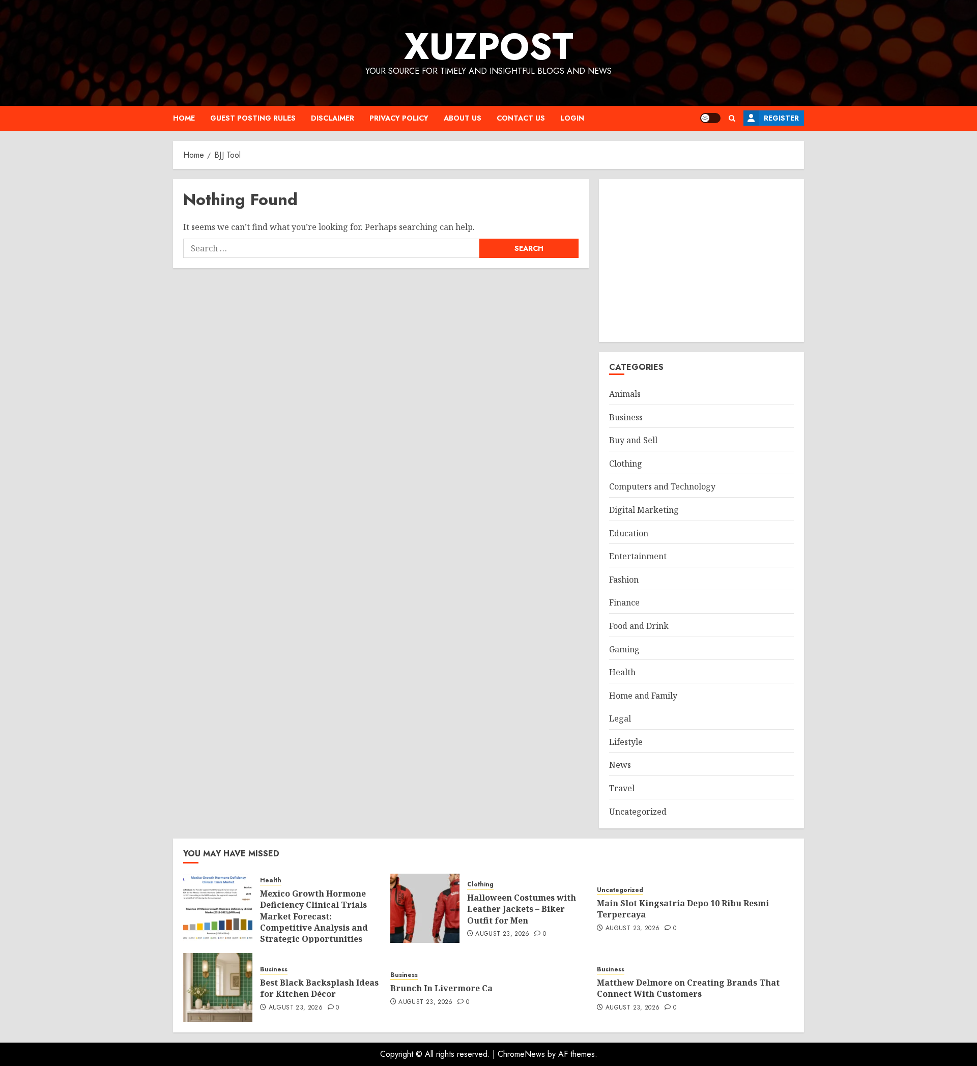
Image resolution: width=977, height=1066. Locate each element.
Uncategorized (638, 811)
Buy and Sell (633, 440)
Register (781, 118)
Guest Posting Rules (253, 118)
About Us (462, 118)
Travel (622, 788)
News (620, 764)
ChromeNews (521, 1054)
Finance (624, 602)
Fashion (624, 579)
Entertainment (638, 556)
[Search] (732, 118)
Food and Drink (639, 625)
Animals (625, 393)
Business (626, 417)
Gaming (624, 649)
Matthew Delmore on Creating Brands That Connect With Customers (688, 988)
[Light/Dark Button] (710, 118)
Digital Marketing (644, 509)
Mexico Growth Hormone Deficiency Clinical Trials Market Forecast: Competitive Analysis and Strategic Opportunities (314, 916)
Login (572, 118)
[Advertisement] (701, 260)
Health (622, 672)
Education (628, 533)
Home (184, 118)
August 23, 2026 (502, 934)
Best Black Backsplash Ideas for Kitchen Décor (319, 988)
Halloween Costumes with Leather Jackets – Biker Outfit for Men (521, 909)
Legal (620, 718)
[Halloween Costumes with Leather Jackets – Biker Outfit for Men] (424, 908)
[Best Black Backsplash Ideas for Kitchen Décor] (217, 987)
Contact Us (521, 118)
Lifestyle (626, 741)
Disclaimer (332, 118)
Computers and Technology (662, 486)
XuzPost (488, 46)
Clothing (625, 463)
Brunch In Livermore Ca (441, 988)
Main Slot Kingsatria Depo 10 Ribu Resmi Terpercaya (683, 909)
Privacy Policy (398, 118)
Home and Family (643, 695)
